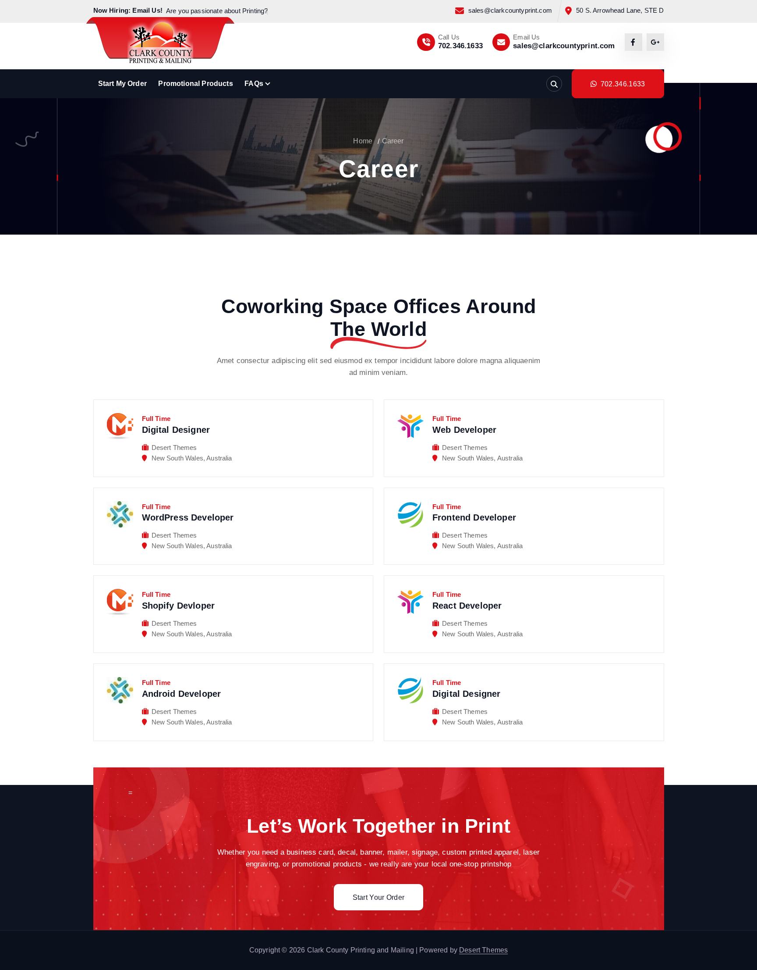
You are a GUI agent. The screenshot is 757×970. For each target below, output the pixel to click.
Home (362, 141)
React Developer (467, 605)
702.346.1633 (460, 46)
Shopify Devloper (178, 605)
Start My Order (122, 83)
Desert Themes (483, 950)
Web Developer (464, 430)
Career (393, 141)
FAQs (253, 83)
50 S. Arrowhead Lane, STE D (620, 10)
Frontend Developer (474, 517)
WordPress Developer (188, 517)
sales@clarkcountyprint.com (510, 10)
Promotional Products (195, 83)
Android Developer (181, 694)
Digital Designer (176, 430)
